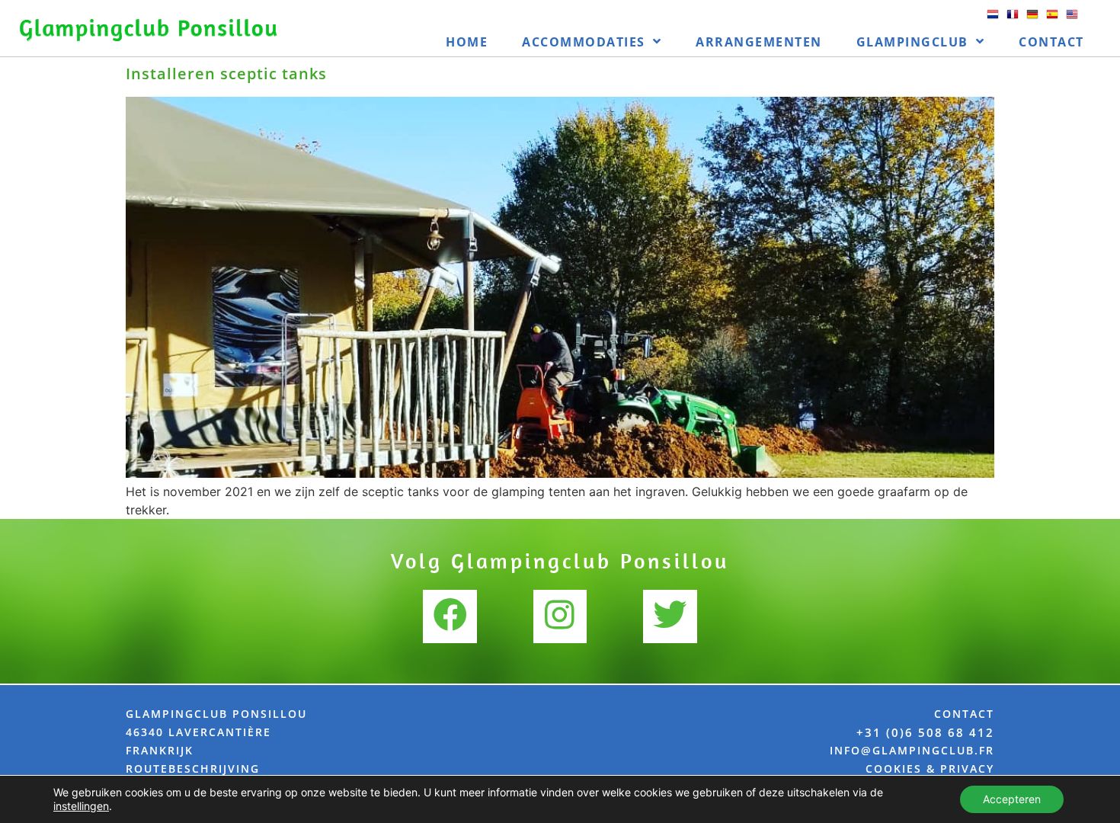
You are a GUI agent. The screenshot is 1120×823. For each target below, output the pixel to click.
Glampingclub (912, 42)
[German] (1032, 19)
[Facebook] (449, 616)
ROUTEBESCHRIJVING (193, 768)
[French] (1012, 19)
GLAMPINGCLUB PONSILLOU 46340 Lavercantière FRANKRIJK (216, 731)
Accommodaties (583, 42)
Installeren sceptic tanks (226, 73)
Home (467, 42)
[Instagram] (560, 616)
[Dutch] (993, 19)
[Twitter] (669, 616)
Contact (1051, 42)
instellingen (81, 805)
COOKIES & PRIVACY (930, 768)
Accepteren (1012, 799)
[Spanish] (1052, 19)
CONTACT (964, 713)
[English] (1072, 19)
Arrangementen (759, 42)
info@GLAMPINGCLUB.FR (912, 750)
